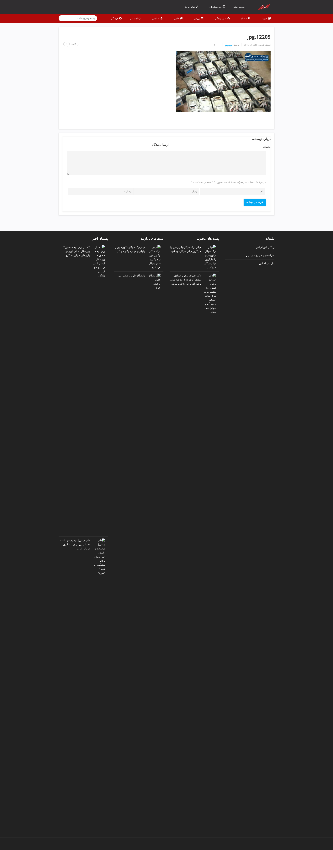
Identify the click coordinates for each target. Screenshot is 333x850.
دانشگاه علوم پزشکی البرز (131, 275)
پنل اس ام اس (266, 263)
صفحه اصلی (239, 6)
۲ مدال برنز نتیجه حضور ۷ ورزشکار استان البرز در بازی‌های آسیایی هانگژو (76, 251)
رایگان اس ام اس (265, 247)
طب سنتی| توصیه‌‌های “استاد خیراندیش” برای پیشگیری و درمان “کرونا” (75, 544)
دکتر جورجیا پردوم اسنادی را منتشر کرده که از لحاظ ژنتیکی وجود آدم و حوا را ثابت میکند (185, 279)
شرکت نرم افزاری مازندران (260, 255)
